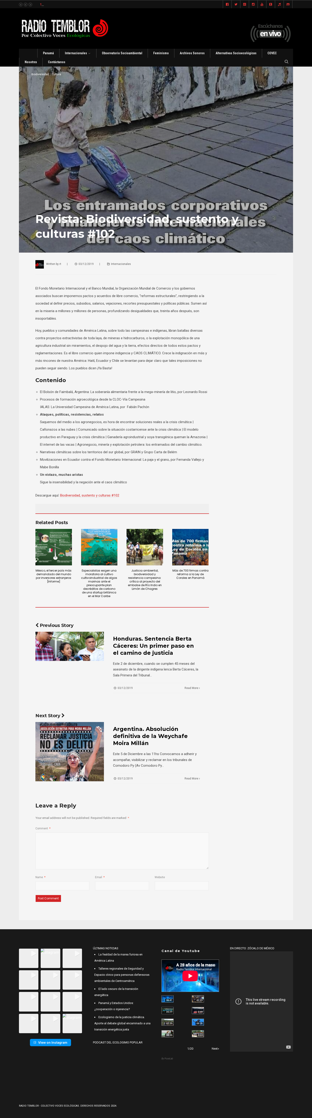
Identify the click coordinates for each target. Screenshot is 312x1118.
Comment (42, 828)
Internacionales (76, 53)
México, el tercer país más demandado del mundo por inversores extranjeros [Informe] (53, 576)
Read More (192, 688)
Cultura (56, 74)
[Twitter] (236, 4)
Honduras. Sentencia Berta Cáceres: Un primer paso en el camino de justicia (153, 645)
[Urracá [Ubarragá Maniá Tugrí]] (198, 1022)
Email (100, 877)
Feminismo (161, 53)
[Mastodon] (288, 4)
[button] (28, 958)
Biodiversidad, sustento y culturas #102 (89, 495)
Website (160, 877)
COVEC (272, 53)
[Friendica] (244, 4)
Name (40, 877)
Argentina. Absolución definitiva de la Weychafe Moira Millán (150, 736)
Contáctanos (56, 62)
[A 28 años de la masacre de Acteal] (167, 998)
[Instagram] (253, 4)
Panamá (48, 53)
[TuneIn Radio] (279, 4)
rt (60, 264)
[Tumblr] (270, 4)
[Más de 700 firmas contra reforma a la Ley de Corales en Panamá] (190, 547)
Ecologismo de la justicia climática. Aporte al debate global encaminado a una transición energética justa (122, 1023)
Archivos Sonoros (192, 53)
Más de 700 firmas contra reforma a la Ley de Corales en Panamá (190, 574)
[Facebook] (227, 4)
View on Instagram (52, 1042)
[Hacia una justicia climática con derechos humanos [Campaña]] (198, 1010)
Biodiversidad (40, 74)
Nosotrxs (31, 62)
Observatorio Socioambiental (122, 53)
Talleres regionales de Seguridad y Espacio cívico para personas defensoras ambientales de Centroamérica (121, 975)
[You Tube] (262, 4)
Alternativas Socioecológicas (236, 53)
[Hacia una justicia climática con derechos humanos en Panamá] (167, 1022)
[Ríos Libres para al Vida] (167, 1010)
